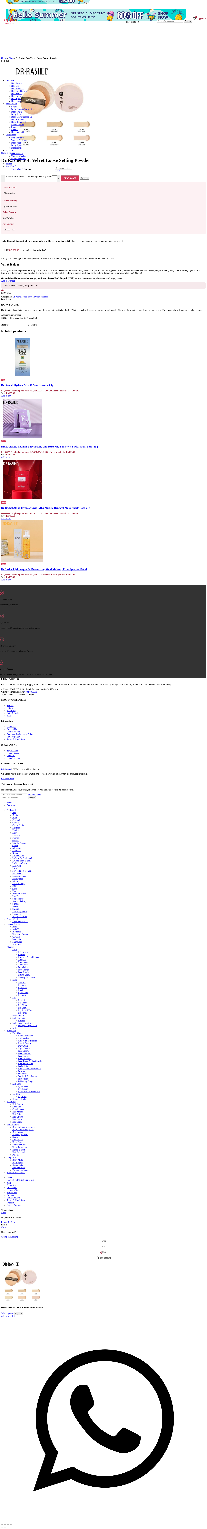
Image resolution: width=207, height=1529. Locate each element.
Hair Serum (16, 83)
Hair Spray (16, 101)
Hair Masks (16, 93)
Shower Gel (16, 127)
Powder (14, 129)
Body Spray (16, 145)
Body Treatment (18, 122)
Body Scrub (16, 114)
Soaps (14, 107)
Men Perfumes (17, 137)
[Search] (174, 17)
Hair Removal (17, 132)
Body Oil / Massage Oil (21, 117)
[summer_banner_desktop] (96, 20)
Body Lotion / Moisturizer (22, 109)
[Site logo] (9, 25)
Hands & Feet (17, 119)
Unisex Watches (18, 158)
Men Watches (17, 153)
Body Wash (16, 112)
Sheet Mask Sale (18, 169)
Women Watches (18, 156)
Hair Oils (15, 86)
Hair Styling (16, 98)
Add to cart (70, 178)
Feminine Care (17, 124)
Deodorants (16, 148)
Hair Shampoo (17, 88)
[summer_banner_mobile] (48, 3)
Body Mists (16, 143)
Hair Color (16, 96)
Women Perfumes (19, 140)
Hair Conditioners (19, 91)
